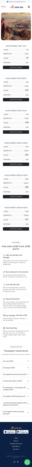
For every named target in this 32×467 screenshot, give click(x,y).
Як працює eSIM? (9, 368)
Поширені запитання (16, 443)
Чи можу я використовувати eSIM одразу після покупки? (15, 404)
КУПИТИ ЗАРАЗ (16, 67)
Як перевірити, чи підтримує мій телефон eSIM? (14, 389)
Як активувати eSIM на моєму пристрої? (13, 413)
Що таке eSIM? (8, 361)
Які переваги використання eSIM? (15, 374)
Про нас (16, 441)
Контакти (16, 449)
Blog (16, 438)
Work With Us (16, 446)
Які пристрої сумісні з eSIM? (12, 381)
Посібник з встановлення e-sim (17, 1)
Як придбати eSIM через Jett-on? (14, 396)
